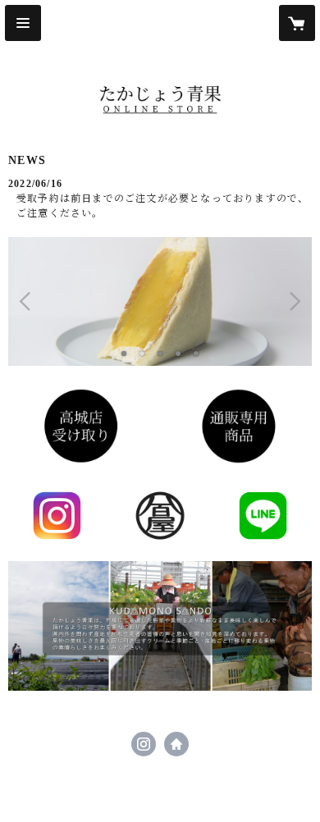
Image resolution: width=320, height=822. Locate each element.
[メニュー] (23, 23)
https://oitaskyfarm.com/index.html (176, 744)
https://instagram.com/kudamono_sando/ (143, 744)
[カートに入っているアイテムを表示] (297, 23)
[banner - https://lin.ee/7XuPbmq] (263, 515)
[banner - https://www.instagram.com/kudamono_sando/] (57, 515)
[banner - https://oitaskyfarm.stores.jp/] (239, 426)
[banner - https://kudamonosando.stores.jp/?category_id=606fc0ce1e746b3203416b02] (81, 426)
